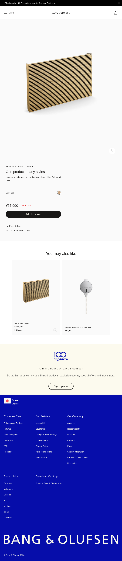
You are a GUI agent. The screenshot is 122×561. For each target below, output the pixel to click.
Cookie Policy (42, 440)
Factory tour (72, 463)
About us (71, 423)
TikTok (7, 512)
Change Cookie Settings (46, 435)
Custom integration (75, 452)
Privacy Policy (42, 446)
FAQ (5, 446)
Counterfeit (40, 429)
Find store (8, 452)
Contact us (8, 440)
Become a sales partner (77, 457)
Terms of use (41, 457)
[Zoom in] (61, 85)
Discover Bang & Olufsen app (48, 483)
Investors (71, 435)
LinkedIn (7, 495)
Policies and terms (44, 452)
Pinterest (8, 518)
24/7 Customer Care (19, 230)
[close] (119, 3)
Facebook (8, 483)
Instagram (8, 489)
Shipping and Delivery (13, 423)
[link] (33, 214)
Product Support (11, 435)
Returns (7, 429)
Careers (71, 440)
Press (69, 446)
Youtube (7, 506)
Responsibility (73, 429)
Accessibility (41, 423)
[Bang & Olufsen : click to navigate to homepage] (61, 13)
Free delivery (16, 226)
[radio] (59, 193)
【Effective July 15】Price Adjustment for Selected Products (29, 3)
